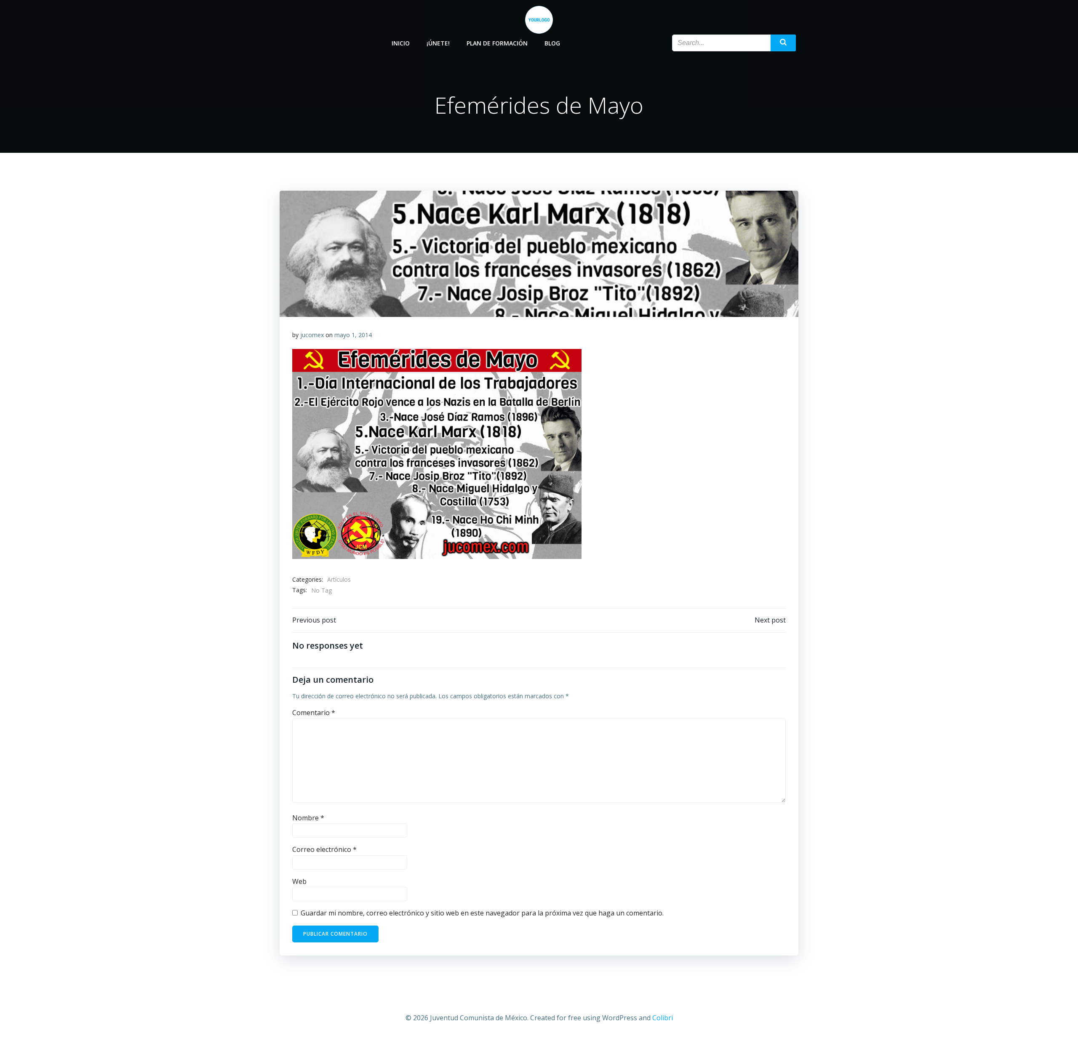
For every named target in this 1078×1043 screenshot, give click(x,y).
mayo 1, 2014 (353, 335)
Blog (552, 43)
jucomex (312, 335)
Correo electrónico (324, 849)
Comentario (313, 712)
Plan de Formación (497, 43)
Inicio (401, 43)
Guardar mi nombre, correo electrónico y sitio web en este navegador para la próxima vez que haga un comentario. (482, 913)
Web (299, 881)
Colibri (662, 1017)
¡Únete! (438, 43)
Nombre (308, 817)
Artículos (339, 579)
